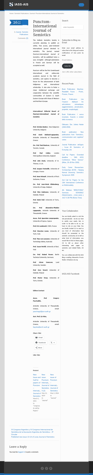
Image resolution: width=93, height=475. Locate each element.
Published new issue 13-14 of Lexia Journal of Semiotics (32, 437)
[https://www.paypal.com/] (50, 468)
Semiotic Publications (22, 13)
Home (11, 13)
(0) (27, 38)
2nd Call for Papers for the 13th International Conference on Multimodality (72, 182)
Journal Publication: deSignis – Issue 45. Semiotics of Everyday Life (72, 147)
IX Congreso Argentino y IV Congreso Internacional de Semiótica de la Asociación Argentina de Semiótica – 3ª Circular (32, 432)
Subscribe (67, 66)
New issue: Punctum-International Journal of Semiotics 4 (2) (46, 383)
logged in (21, 452)
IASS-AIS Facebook (70, 274)
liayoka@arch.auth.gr (41, 327)
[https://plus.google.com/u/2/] (46, 468)
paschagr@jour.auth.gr (42, 311)
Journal (32, 13)
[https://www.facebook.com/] (42, 468)
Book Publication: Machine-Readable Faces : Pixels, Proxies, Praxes (72, 91)
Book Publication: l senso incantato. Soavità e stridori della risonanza (72, 116)
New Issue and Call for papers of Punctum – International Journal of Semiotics (38, 385)
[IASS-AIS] (21, 4)
